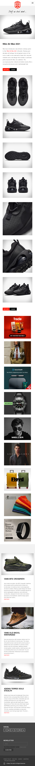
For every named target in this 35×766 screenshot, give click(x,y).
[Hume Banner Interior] (17, 378)
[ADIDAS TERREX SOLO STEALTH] (17, 674)
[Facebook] (5, 730)
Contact (20, 759)
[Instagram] (20, 730)
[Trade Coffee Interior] (17, 327)
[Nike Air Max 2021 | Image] (17, 27)
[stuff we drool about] (17, 11)
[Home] (17, 4)
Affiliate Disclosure (9, 760)
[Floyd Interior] (17, 479)
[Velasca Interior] (17, 352)
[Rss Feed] (23, 730)
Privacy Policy (7, 759)
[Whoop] (17, 530)
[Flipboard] (16, 730)
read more (6, 599)
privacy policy (23, 747)
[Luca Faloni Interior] (17, 454)
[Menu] (33, 2)
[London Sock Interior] (17, 504)
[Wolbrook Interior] (17, 403)
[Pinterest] (12, 730)
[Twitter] (8, 730)
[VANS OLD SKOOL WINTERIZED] (17, 618)
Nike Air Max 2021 (12, 51)
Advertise (26, 759)
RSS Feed (14, 759)
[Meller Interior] (17, 428)
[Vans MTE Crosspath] (17, 564)
